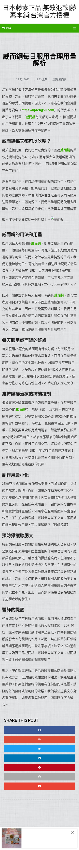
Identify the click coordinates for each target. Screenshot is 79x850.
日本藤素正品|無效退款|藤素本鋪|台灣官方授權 (39, 11)
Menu (6, 28)
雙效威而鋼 (59, 79)
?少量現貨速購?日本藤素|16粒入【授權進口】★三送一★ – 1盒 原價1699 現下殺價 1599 (48, 843)
